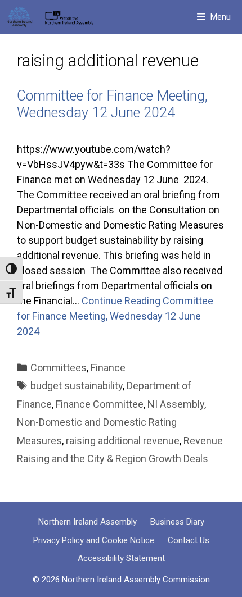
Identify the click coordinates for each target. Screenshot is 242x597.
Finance (108, 367)
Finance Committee (100, 404)
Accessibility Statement (121, 558)
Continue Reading (115, 316)
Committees (58, 367)
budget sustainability (76, 385)
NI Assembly (175, 404)
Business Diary (177, 522)
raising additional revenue (123, 440)
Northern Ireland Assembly (87, 522)
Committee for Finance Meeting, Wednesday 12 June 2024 (112, 104)
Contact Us (188, 540)
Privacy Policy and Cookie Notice (93, 540)
